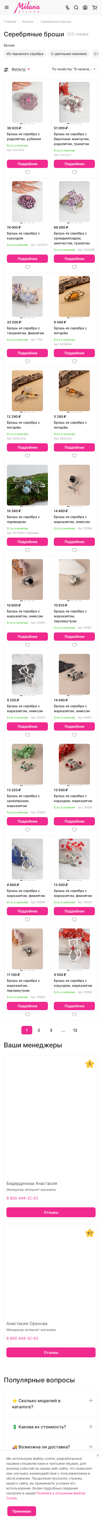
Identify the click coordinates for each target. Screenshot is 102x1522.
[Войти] (85, 7)
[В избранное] (27, 172)
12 (75, 1030)
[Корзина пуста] (94, 7)
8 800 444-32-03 (22, 1198)
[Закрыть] (97, 1455)
